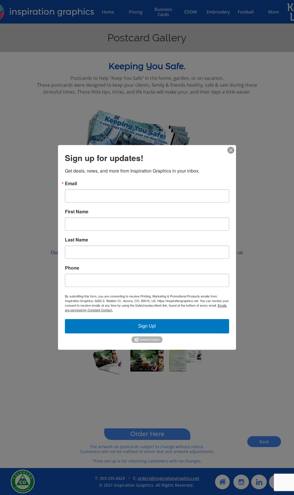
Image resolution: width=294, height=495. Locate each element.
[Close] (230, 150)
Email (71, 183)
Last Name (76, 239)
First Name (76, 211)
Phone (72, 268)
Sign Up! (147, 326)
